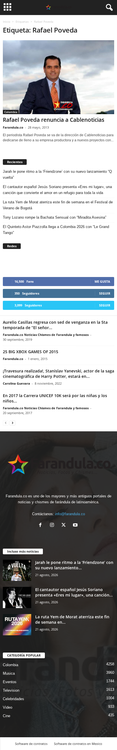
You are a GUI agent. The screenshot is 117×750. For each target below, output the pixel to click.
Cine (6, 716)
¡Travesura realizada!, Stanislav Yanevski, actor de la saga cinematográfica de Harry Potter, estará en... (58, 373)
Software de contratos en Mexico (78, 744)
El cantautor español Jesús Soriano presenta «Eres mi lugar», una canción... (74, 592)
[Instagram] (53, 525)
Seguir (104, 293)
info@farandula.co (70, 514)
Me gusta (102, 281)
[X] (65, 525)
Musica (9, 673)
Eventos (9, 682)
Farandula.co (13, 127)
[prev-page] (6, 423)
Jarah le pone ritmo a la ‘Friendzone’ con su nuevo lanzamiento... (74, 565)
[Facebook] (41, 525)
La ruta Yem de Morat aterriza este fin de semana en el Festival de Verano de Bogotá (58, 205)
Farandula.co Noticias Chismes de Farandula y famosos (46, 335)
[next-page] (12, 423)
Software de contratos (31, 744)
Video (7, 707)
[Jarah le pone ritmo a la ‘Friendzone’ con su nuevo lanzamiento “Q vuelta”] (17, 570)
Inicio (6, 22)
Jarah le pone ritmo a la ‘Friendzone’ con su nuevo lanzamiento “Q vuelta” (57, 174)
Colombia (10, 112)
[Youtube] (76, 525)
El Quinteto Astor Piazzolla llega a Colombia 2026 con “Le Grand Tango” (56, 230)
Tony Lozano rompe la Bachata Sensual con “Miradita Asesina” (54, 217)
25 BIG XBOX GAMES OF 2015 (30, 351)
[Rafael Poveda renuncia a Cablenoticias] (58, 77)
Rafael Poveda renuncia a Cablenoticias (53, 119)
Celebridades (13, 699)
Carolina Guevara (16, 383)
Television (11, 690)
